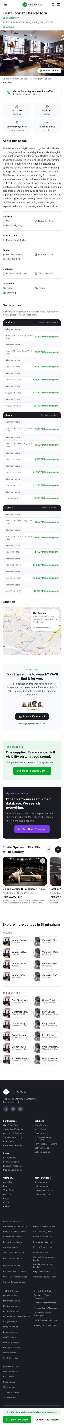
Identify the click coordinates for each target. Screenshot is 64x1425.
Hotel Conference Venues (44, 1226)
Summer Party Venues (12, 1237)
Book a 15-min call (34, 716)
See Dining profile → (50, 415)
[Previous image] (6, 871)
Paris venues (8, 1377)
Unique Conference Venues (15, 1231)
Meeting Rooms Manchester (46, 1308)
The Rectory (12, 17)
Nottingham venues (11, 1347)
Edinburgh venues (11, 1311)
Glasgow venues (10, 1321)
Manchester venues (11, 1301)
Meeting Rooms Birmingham (46, 1325)
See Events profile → (50, 508)
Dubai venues (9, 1382)
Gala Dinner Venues (11, 1265)
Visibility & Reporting (12, 1137)
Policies (7, 1206)
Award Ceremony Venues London (44, 1265)
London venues (10, 1295)
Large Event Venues (41, 1271)
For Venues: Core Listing (46, 1144)
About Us (7, 1182)
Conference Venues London (15, 1226)
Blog (5, 1186)
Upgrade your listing (44, 1190)
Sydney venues (9, 1397)
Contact (7, 1202)
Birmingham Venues (41, 78)
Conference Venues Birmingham (42, 1314)
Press (6, 1198)
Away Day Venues (11, 1247)
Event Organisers (11, 1162)
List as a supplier (42, 1152)
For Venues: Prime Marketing (43, 1138)
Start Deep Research (34, 829)
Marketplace (40, 1129)
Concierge (39, 1133)
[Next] (58, 849)
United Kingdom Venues (15, 78)
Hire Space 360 (10, 1125)
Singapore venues (11, 1392)
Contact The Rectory (47, 1419)
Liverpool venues (10, 1327)
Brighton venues (10, 1332)
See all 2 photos (51, 70)
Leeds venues (24, 1316)
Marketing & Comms (12, 1170)
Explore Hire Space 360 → (32, 770)
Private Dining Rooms (12, 1242)
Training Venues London (13, 1252)
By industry (8, 1141)
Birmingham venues (12, 1306)
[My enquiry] (58, 4)
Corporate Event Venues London (43, 1258)
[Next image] (43, 871)
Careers (7, 1194)
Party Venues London (42, 1237)
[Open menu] (5, 4)
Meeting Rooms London (43, 1247)
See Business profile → (49, 322)
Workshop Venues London (44, 1277)
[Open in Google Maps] (32, 631)
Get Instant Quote (18, 1419)
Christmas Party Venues (43, 1231)
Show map (8, 26)
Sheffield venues (10, 1358)
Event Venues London (12, 1258)
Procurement (9, 1158)
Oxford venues (9, 1353)
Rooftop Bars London (42, 1242)
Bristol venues (9, 1316)
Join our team (41, 1182)
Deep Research (42, 1125)
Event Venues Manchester (45, 1303)
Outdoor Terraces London (14, 1282)
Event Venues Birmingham (45, 1320)
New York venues (10, 1371)
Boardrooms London (42, 1252)
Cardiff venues (9, 1337)
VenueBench (9, 1190)
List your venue (42, 1148)
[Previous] (49, 849)
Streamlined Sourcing (13, 1129)
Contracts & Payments (13, 1133)
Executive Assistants (12, 1166)
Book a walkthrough (12, 1145)
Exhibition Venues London (14, 1271)
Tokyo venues (9, 1387)
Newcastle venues (11, 1342)
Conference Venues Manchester (42, 1296)
